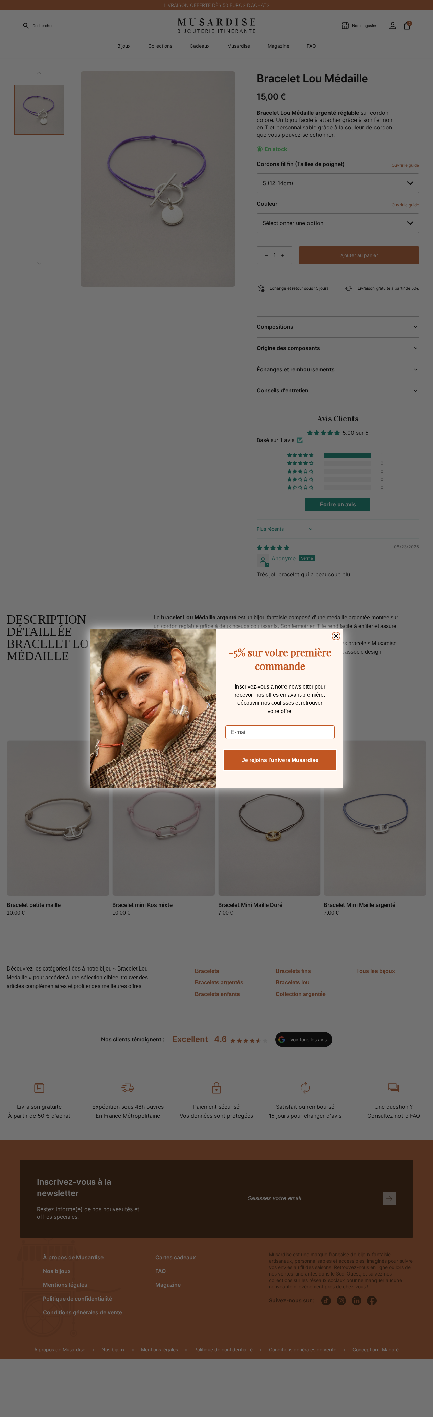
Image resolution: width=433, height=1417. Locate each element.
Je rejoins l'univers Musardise (280, 760)
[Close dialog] (336, 636)
